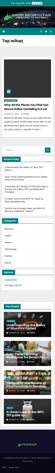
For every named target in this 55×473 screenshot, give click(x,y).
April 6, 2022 (12, 114)
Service (10, 350)
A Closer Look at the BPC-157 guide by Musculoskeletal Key (25, 415)
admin (26, 114)
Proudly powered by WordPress (17, 458)
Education (11, 379)
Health (8, 235)
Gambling (11, 321)
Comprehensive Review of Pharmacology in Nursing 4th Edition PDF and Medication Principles (26, 189)
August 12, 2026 (17, 420)
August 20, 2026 (17, 391)
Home (4, 467)
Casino (8, 262)
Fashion (8, 256)
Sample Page (14, 467)
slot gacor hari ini (13, 285)
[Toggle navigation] (51, 31)
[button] (41, 31)
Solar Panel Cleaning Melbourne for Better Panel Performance (27, 357)
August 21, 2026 (17, 362)
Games (8, 242)
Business (9, 229)
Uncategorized (11, 100)
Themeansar (27, 461)
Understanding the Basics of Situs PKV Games (25, 326)
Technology (10, 249)
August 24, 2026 (17, 333)
